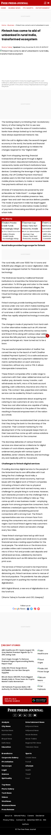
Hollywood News (32, 730)
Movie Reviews (31, 734)
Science (5, 774)
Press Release (8, 809)
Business (11, 25)
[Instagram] (35, 609)
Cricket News (31, 757)
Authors (25, 824)
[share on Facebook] (15, 715)
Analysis (5, 722)
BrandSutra (7, 753)
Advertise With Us (34, 820)
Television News (32, 747)
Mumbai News (14, 8)
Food (28, 778)
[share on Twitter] (20, 715)
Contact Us (20, 820)
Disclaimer (40, 815)
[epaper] (45, 3)
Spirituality (7, 778)
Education (6, 747)
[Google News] (19, 609)
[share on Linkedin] (25, 715)
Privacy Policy (8, 820)
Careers (30, 815)
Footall (28, 762)
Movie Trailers (31, 739)
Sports (29, 753)
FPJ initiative (7, 762)
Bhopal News (7, 739)
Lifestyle (29, 766)
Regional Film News (33, 743)
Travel (28, 774)
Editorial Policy (20, 815)
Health (28, 770)
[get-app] (48, 3)
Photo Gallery (8, 789)
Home (3, 8)
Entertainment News (35, 722)
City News (6, 726)
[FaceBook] (28, 609)
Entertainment (43, 8)
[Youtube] (38, 609)
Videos (5, 797)
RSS (44, 820)
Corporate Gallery (10, 757)
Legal (4, 770)
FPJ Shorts (28, 8)
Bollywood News (32, 726)
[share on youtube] (35, 715)
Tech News (7, 793)
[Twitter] (31, 609)
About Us (8, 815)
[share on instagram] (30, 715)
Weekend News (9, 805)
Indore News (7, 734)
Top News (6, 785)
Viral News (6, 801)
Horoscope (7, 766)
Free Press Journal (14, 3)
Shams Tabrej (7, 47)
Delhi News (6, 743)
